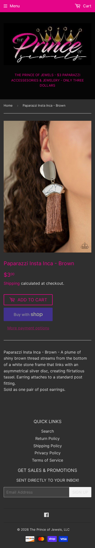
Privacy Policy (48, 452)
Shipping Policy (47, 445)
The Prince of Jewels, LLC (49, 529)
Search (47, 431)
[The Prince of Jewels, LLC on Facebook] (46, 515)
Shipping (12, 283)
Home (8, 105)
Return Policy (47, 438)
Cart (86, 5)
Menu (15, 5)
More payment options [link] (28, 327)
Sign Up (80, 492)
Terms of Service (47, 460)
